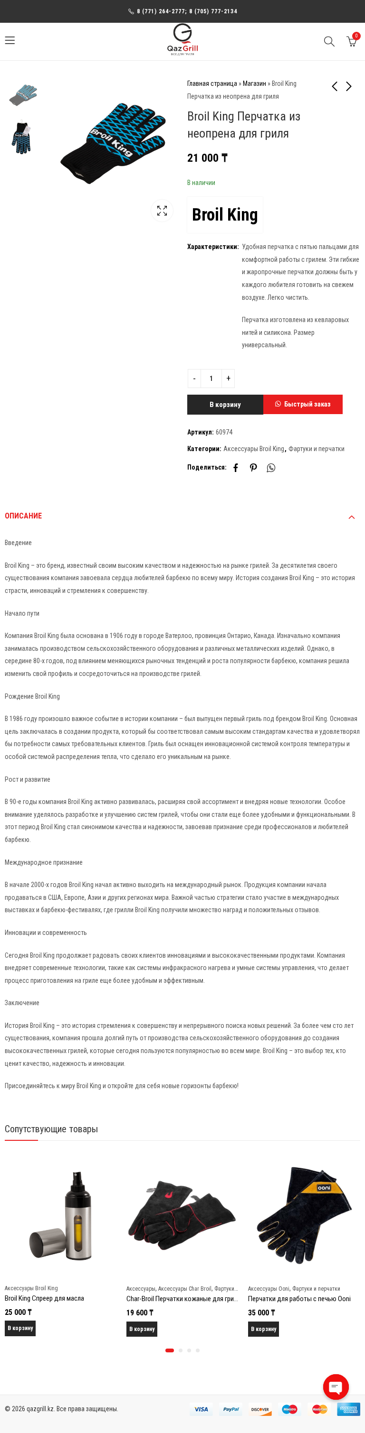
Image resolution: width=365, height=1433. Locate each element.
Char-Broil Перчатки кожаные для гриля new (190, 1298)
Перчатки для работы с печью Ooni (299, 1298)
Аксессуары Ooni (268, 1288)
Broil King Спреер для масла (44, 1298)
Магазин (254, 83)
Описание (23, 515)
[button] (303, 405)
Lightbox (162, 211)
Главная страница (212, 83)
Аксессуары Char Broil (184, 1288)
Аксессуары (140, 1288)
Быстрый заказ (307, 404)
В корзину (225, 404)
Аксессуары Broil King (253, 449)
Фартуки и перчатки (316, 449)
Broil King (225, 215)
